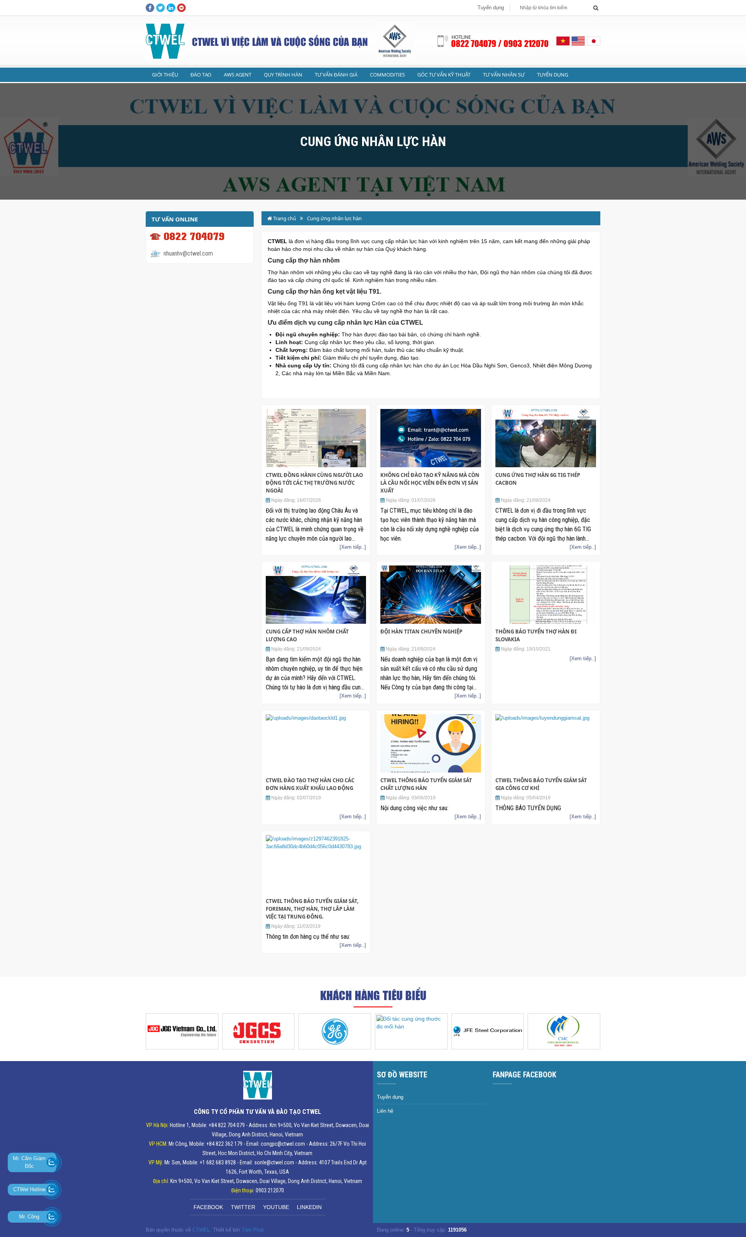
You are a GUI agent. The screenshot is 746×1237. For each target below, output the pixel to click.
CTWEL (201, 1230)
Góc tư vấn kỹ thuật (444, 74)
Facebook (208, 1207)
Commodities (387, 74)
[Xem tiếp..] (353, 547)
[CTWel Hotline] (51, 1189)
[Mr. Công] (51, 1216)
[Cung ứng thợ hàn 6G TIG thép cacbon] (545, 438)
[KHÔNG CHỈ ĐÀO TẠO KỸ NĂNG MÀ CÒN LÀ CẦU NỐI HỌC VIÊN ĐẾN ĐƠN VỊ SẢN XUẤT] (430, 438)
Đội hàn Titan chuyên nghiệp (421, 631)
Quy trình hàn (283, 74)
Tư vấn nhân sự (504, 74)
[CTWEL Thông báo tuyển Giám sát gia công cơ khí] (545, 743)
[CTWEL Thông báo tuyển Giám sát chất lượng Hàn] (430, 743)
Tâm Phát (253, 1230)
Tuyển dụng (491, 7)
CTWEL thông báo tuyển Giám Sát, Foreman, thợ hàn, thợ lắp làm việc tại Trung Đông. (312, 909)
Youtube (276, 1207)
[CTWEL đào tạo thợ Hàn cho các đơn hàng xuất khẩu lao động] (316, 743)
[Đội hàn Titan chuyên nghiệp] (430, 594)
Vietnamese (563, 41)
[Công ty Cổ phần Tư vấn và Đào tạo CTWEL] (161, 41)
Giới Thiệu (165, 74)
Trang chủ (284, 218)
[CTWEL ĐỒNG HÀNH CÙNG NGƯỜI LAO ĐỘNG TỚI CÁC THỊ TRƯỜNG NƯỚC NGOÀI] (316, 438)
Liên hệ (385, 1111)
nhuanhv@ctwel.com (188, 253)
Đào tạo (200, 74)
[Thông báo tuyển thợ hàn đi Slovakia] (545, 594)
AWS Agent (237, 74)
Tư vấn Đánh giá (336, 74)
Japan (593, 41)
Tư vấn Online (175, 219)
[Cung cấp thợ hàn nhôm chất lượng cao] (316, 594)
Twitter (243, 1207)
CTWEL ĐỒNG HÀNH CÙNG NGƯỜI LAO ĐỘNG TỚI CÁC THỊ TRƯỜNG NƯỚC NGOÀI (314, 482)
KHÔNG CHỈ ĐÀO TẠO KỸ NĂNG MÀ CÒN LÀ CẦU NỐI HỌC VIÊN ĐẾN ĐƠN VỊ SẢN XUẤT (429, 482)
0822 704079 (194, 236)
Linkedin (309, 1207)
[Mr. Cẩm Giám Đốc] (51, 1162)
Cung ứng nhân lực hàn (334, 218)
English (578, 41)
